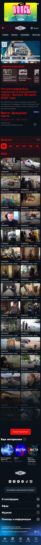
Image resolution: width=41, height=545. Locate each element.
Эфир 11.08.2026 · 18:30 (29, 317)
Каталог (14, 35)
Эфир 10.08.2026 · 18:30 (29, 335)
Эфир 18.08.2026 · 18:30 (29, 228)
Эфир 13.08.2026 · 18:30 (29, 282)
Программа (25, 35)
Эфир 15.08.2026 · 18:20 (9, 264)
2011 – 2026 (15, 120)
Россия (24, 120)
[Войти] (32, 28)
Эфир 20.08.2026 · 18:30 (29, 192)
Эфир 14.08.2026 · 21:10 (29, 264)
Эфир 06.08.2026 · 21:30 (29, 371)
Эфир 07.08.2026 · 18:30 (9, 371)
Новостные (5, 123)
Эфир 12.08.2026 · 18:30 (29, 300)
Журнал (7, 512)
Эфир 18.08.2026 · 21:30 (9, 228)
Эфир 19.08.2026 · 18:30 (29, 210)
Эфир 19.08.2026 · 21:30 (9, 210)
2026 (9, 154)
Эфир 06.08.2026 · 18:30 (9, 389)
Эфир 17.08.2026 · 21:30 (9, 246)
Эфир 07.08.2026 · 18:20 (9, 353)
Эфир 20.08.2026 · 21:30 (9, 192)
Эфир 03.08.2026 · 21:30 (29, 425)
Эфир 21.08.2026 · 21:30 (9, 174)
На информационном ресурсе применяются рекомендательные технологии (16, 527)
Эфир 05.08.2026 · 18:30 (9, 407)
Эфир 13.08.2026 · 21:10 (9, 282)
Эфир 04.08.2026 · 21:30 (29, 407)
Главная (5, 35)
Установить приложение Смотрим (20, 490)
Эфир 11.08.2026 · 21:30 (9, 317)
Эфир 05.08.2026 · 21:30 (29, 389)
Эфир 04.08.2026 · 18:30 (9, 425)
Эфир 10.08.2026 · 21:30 (9, 335)
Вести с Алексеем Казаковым (32, 459)
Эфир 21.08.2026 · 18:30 (29, 174)
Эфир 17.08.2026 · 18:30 (29, 246)
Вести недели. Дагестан (6, 458)
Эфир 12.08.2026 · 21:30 (9, 300)
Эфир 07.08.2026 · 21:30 (29, 353)
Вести (16, 458)
